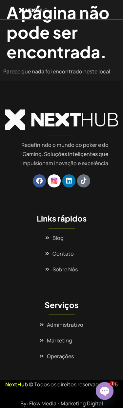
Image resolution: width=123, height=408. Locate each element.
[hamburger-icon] (89, 9)
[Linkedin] (68, 180)
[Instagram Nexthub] (54, 180)
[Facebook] (39, 180)
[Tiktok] (83, 180)
